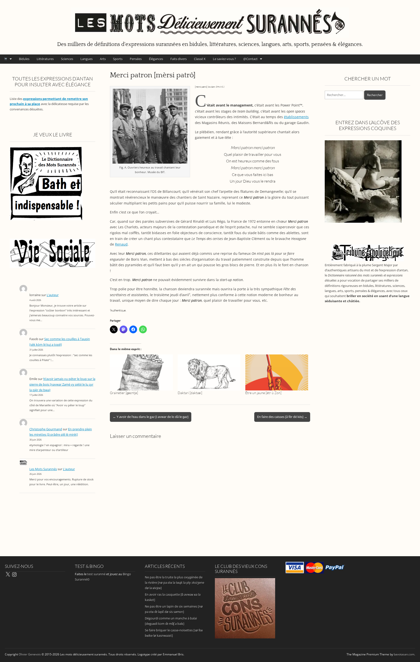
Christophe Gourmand (45, 429)
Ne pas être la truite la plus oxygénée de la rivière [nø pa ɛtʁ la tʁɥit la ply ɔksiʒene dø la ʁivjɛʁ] (174, 582)
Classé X (200, 59)
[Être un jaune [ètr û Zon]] (276, 372)
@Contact (250, 59)
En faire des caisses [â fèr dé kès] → (282, 417)
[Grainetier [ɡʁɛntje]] (141, 372)
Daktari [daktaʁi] (190, 393)
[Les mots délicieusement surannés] (210, 19)
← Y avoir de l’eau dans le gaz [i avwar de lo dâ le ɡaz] (150, 417)
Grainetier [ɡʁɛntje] (124, 393)
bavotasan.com (404, 654)
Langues (86, 59)
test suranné (96, 574)
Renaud (121, 244)
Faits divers (178, 59)
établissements (296, 117)
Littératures (45, 59)
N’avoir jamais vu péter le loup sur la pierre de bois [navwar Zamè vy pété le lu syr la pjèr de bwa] (62, 384)
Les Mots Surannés (43, 469)
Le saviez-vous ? (224, 59)
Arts (103, 59)
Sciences (67, 59)
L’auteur (53, 295)
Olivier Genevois (30, 654)
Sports (117, 59)
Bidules (24, 59)
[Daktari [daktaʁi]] (209, 372)
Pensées (136, 59)
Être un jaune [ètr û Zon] (263, 393)
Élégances (156, 59)
